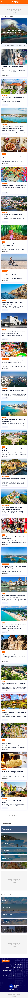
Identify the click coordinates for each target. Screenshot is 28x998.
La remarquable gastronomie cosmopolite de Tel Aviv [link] (13, 156)
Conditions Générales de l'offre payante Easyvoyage (13, 975)
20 (9, 815)
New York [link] (5, 922)
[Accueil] (14, 1)
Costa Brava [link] (6, 836)
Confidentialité (22, 964)
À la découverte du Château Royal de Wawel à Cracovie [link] (13, 98)
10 (7, 815)
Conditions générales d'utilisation (13, 967)
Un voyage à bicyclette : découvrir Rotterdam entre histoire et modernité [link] (13, 274)
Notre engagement (5, 964)
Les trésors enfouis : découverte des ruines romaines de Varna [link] (13, 742)
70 (21, 815)
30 (12, 815)
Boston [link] (4, 929)
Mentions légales (13, 973)
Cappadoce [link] (6, 843)
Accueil (2, 16)
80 (6, 817)
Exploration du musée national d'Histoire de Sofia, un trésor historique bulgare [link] (13, 596)
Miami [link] (4, 900)
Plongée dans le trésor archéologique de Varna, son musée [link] (14, 449)
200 (17, 817)
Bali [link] (3, 865)
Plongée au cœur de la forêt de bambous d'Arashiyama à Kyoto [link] (12, 244)
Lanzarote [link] (5, 858)
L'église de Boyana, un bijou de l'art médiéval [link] (13, 654)
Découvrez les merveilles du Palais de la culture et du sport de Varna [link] (14, 684)
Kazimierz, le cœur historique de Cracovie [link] (12, 214)
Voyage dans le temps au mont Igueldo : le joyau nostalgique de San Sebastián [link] (12, 508)
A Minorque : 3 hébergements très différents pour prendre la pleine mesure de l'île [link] (13, 127)
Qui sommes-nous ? (8, 970)
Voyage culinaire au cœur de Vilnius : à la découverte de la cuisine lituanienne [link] (12, 772)
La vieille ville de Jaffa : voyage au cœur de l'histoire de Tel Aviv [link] (12, 303)
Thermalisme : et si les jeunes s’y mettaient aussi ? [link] (13, 67)
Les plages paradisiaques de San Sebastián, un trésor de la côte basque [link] (14, 567)
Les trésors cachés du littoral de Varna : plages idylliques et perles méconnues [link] (14, 625)
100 (13, 817)
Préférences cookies (19, 970)
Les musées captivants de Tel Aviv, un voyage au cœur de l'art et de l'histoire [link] (13, 332)
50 (16, 815)
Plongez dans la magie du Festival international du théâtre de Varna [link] (14, 537)
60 (19, 815)
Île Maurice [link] (6, 851)
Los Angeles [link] (6, 907)
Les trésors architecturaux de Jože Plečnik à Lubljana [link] (13, 801)
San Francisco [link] (7, 915)
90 (9, 817)
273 (20, 817)
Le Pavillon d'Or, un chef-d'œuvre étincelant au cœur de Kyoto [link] (14, 713)
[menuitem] (3, 5)
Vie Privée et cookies (14, 980)
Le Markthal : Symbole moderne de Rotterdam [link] (14, 185)
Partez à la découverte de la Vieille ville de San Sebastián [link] (13, 479)
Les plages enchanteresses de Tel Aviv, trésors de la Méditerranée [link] (13, 420)
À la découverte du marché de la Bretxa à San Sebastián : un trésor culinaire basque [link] (13, 361)
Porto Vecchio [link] (7, 829)
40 (14, 815)
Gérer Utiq (14, 964)
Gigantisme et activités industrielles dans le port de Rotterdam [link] (13, 391)
